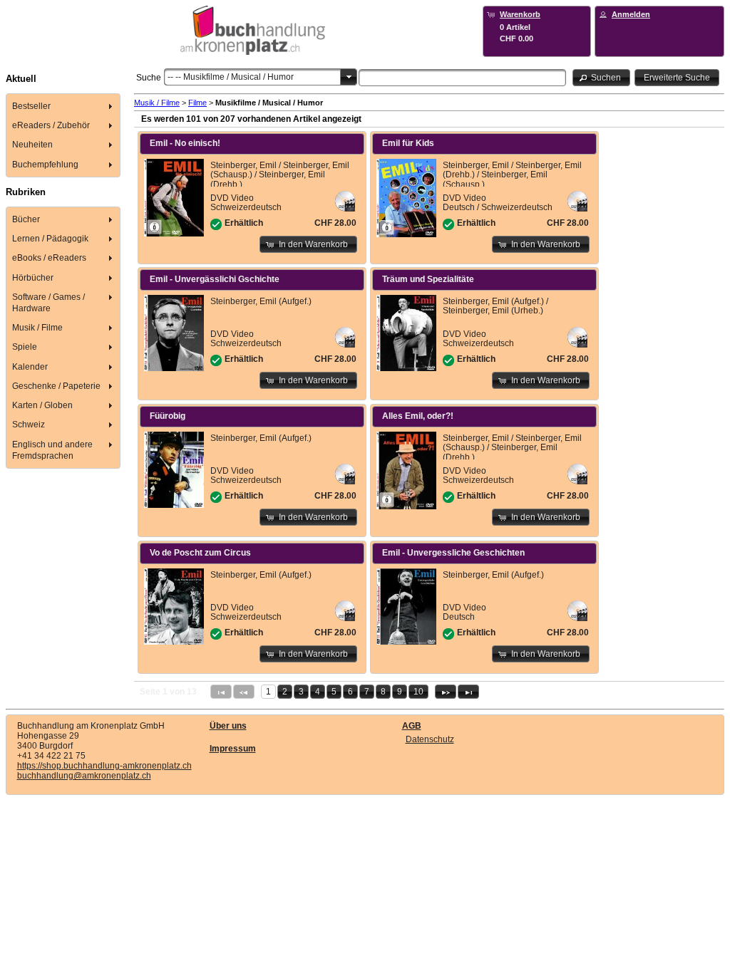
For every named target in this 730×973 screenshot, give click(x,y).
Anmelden (631, 14)
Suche (148, 78)
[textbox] (462, 77)
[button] (601, 77)
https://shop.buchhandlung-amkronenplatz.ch (104, 766)
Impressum (233, 749)
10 (418, 692)
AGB (411, 726)
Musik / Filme (157, 102)
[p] (445, 692)
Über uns (228, 726)
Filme (197, 102)
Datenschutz (430, 739)
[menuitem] (63, 106)
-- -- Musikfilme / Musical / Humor (231, 77)
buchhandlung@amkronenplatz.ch (84, 776)
